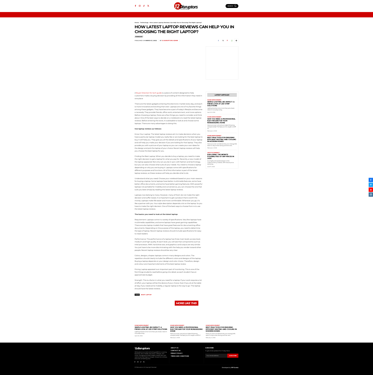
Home (137, 22)
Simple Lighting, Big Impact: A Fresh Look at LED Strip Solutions (220, 104)
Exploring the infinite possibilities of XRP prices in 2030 (220, 156)
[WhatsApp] (232, 41)
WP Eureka (234, 367)
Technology (144, 22)
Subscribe (233, 355)
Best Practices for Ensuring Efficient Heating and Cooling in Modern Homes (221, 139)
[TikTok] (144, 6)
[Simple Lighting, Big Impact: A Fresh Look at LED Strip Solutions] (151, 315)
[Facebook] (135, 6)
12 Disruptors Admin (170, 40)
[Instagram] (139, 6)
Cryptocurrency (213, 152)
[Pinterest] (227, 41)
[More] (236, 41)
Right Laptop (146, 294)
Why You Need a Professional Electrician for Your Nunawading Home (221, 121)
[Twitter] (148, 6)
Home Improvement (214, 100)
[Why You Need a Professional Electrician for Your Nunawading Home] (186, 315)
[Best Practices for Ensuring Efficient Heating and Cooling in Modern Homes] (222, 315)
